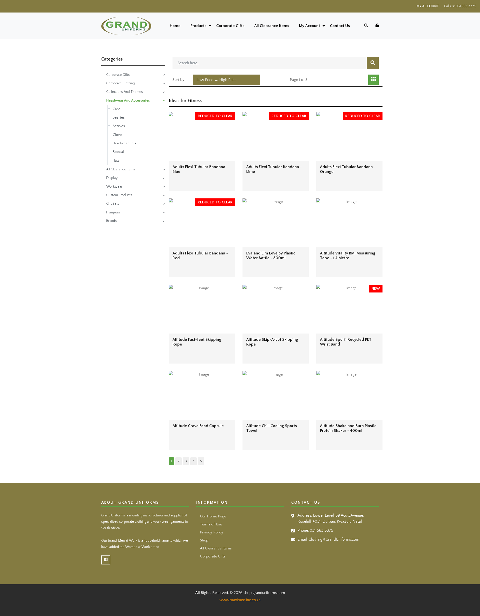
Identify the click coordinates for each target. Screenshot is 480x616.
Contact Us (340, 26)
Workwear (114, 187)
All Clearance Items (271, 26)
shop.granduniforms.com (264, 592)
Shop (204, 540)
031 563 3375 (466, 6)
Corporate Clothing (120, 83)
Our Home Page (213, 516)
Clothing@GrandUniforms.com (333, 539)
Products (198, 26)
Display (112, 178)
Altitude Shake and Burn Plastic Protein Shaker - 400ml (348, 428)
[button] (226, 80)
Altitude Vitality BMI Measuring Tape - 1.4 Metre (347, 255)
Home (175, 26)
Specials (119, 152)
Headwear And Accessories (128, 101)
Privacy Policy (211, 532)
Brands (111, 221)
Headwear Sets (124, 143)
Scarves (119, 126)
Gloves (118, 135)
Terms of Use (211, 524)
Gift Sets (112, 204)
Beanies (119, 118)
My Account (427, 6)
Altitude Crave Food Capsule (198, 426)
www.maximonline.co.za (240, 600)
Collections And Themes (124, 92)
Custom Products (119, 195)
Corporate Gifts (230, 26)
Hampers (113, 212)
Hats (116, 161)
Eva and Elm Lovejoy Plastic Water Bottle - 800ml (270, 255)
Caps (116, 109)
